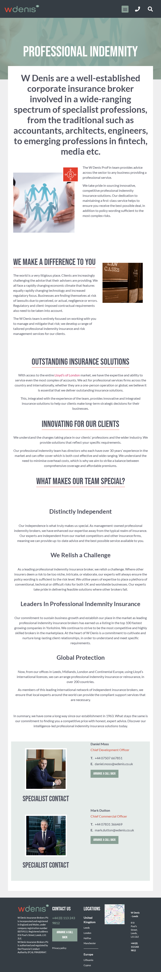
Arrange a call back (104, 774)
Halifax (87, 938)
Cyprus (87, 965)
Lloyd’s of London (67, 375)
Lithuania (88, 960)
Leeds (87, 927)
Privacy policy (59, 948)
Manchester (90, 943)
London (87, 933)
